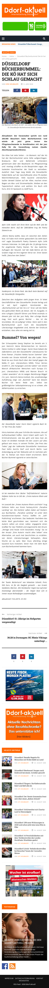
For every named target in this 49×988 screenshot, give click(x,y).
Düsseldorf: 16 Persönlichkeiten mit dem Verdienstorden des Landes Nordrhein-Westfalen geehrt (28, 837)
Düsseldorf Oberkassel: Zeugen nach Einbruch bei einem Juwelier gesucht (29, 771)
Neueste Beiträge (12, 750)
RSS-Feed (17, 984)
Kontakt (39, 978)
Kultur (5, 52)
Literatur (12, 52)
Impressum (9, 978)
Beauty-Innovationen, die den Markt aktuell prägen (22, 941)
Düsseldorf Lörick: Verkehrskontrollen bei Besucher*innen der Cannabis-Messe (30, 850)
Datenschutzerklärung (25, 978)
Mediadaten (24, 981)
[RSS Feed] (12, 966)
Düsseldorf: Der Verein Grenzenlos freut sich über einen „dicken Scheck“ (30, 797)
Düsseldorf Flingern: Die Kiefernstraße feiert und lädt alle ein (30, 784)
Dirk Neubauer (12, 84)
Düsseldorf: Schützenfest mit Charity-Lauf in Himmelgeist (29, 810)
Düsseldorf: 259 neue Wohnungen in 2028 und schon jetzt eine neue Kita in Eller (29, 824)
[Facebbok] (5, 966)
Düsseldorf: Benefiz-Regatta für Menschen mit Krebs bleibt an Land (28, 758)
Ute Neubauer (23, 763)
